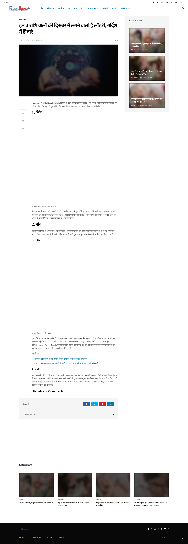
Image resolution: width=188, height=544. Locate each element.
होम (42, 8)
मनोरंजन (49, 8)
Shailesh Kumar (24, 40)
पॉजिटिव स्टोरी (125, 8)
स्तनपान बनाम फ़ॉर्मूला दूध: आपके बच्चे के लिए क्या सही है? (36, 503)
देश (69, 8)
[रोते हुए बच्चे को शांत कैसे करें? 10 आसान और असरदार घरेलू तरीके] (147, 95)
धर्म (81, 8)
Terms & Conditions (35, 537)
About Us (22, 537)
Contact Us (60, 537)
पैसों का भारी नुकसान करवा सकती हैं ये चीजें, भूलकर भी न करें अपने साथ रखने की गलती (66, 363)
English (6, 2)
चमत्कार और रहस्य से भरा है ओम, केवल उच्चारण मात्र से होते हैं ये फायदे (61, 359)
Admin (133, 50)
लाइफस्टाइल (92, 8)
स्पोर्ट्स (60, 8)
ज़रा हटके (114, 8)
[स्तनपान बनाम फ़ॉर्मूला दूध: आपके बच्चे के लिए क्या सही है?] (147, 40)
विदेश (75, 8)
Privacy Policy (49, 537)
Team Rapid (135, 77)
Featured (22, 19)
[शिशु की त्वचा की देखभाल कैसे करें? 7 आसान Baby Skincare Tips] (147, 68)
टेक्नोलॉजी (105, 8)
